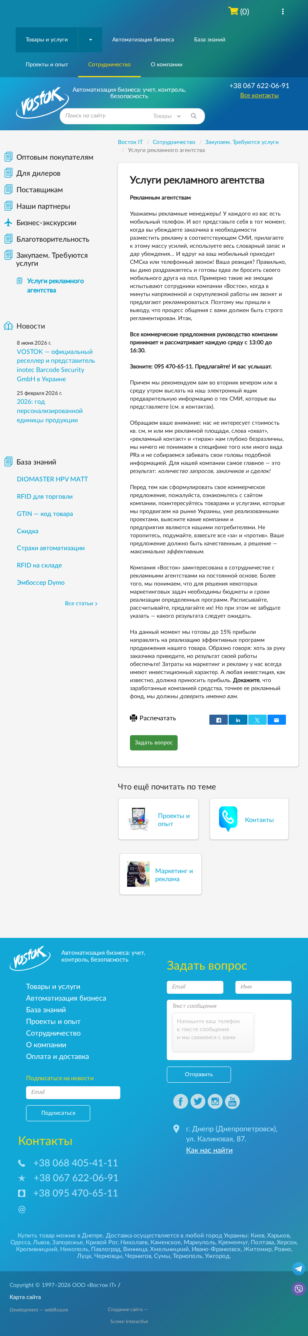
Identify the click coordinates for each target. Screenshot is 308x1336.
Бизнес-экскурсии (40, 223)
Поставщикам (39, 190)
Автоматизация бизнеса (143, 40)
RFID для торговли (45, 496)
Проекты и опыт (47, 65)
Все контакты (259, 95)
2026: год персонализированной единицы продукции (50, 411)
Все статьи (79, 603)
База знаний (209, 40)
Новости (30, 326)
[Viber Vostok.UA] (299, 1288)
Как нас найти (209, 1150)
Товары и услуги (47, 40)
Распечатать (158, 718)
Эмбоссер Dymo (41, 583)
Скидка (27, 531)
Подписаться (58, 1113)
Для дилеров (38, 173)
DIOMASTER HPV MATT (52, 479)
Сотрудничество (109, 65)
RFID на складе (39, 565)
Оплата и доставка (57, 1056)
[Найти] (194, 116)
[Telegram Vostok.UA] (299, 1268)
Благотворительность (52, 239)
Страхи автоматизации (51, 548)
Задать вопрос (154, 743)
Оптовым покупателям (54, 157)
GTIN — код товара (45, 514)
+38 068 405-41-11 (75, 1163)
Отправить (199, 1074)
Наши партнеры (43, 206)
